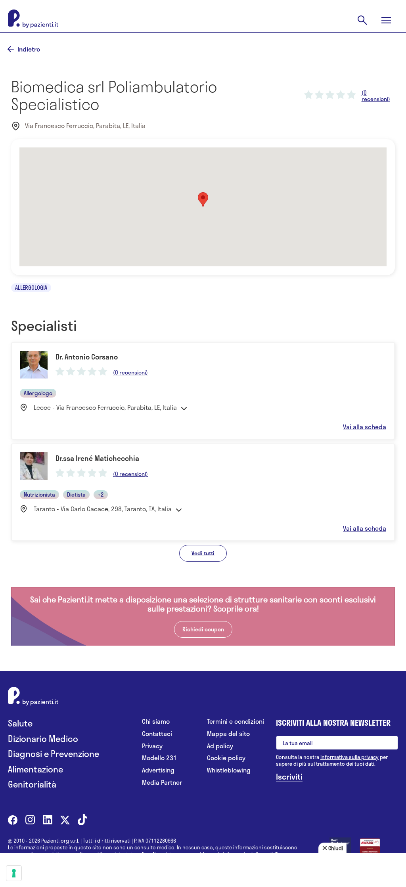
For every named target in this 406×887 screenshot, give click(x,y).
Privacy (152, 746)
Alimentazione (35, 769)
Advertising (158, 770)
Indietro (28, 49)
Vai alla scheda (364, 426)
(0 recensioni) (376, 96)
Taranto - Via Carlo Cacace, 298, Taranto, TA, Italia (103, 508)
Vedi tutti (203, 553)
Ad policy (220, 746)
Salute (20, 723)
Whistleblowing (229, 770)
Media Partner (162, 782)
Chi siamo (156, 721)
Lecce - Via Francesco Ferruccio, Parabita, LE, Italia (105, 407)
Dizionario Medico (43, 738)
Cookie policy (226, 758)
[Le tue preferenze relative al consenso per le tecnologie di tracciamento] (13, 873)
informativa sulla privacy (349, 757)
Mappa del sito (228, 734)
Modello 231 (159, 758)
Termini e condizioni (235, 721)
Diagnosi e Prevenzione (53, 753)
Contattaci (157, 734)
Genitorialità (32, 784)
